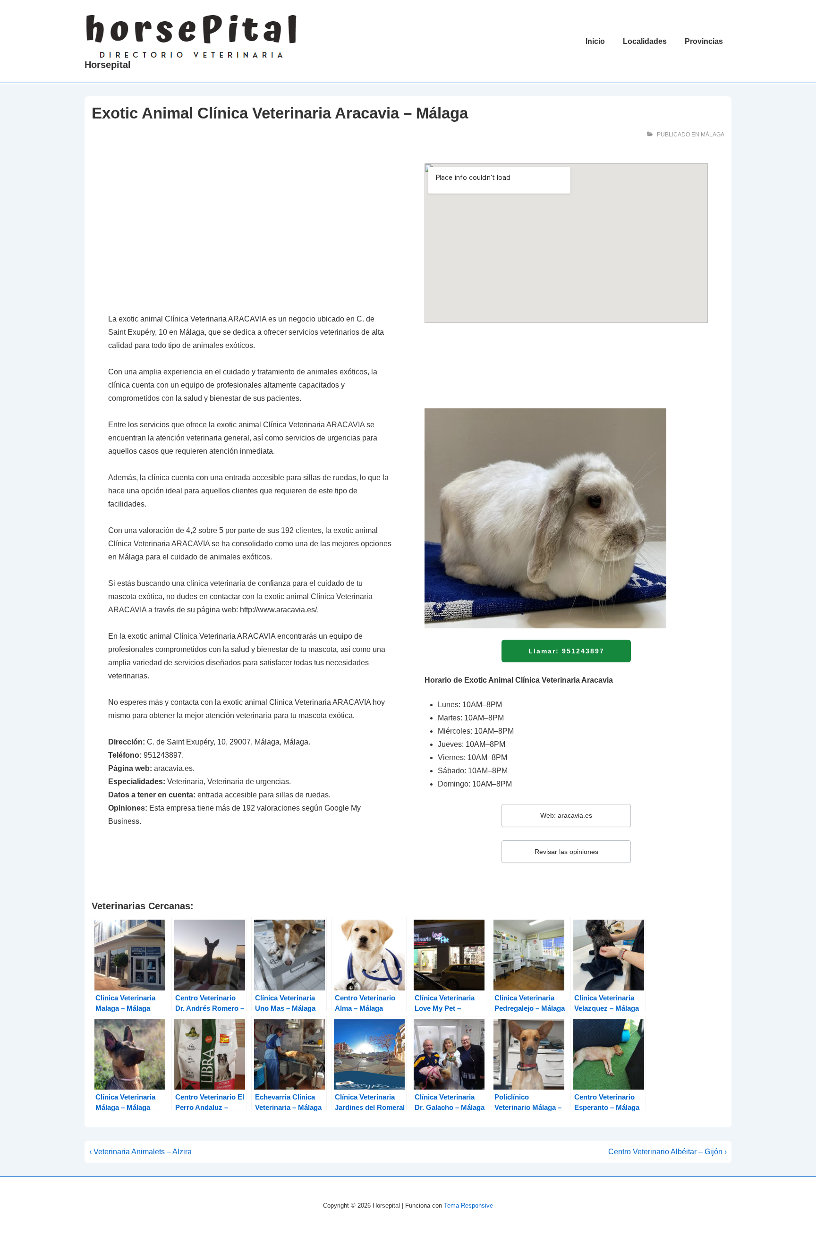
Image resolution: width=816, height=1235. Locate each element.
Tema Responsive (468, 1205)
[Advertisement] (249, 233)
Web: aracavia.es (566, 815)
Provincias (704, 41)
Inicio (595, 41)
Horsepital (108, 64)
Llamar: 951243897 (566, 651)
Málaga (712, 134)
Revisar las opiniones (566, 851)
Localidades (645, 41)
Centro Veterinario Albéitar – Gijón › (667, 1152)
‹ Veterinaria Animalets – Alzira (140, 1152)
